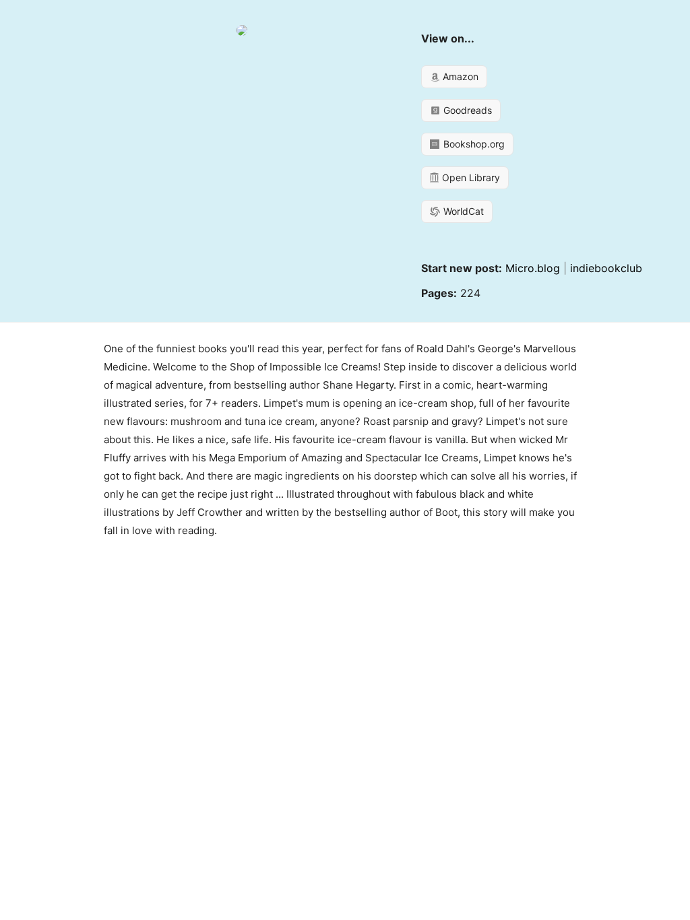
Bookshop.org (473, 144)
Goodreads (466, 110)
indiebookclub (606, 268)
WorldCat (462, 211)
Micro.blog (532, 268)
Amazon (459, 76)
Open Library (469, 177)
